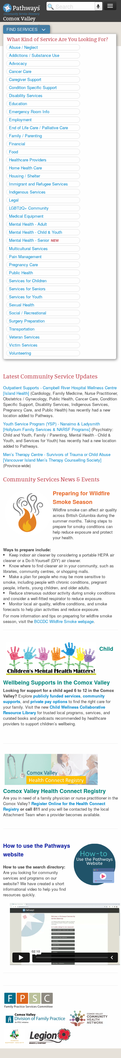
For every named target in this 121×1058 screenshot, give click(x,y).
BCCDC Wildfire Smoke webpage (64, 621)
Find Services (23, 29)
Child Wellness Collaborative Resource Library (54, 709)
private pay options (48, 701)
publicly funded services (56, 696)
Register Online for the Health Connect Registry (54, 806)
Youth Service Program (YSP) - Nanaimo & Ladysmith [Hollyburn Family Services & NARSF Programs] (51, 426)
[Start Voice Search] (98, 6)
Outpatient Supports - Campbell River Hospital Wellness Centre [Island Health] (60, 390)
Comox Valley (19, 19)
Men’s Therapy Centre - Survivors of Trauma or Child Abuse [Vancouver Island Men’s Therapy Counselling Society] (56, 457)
